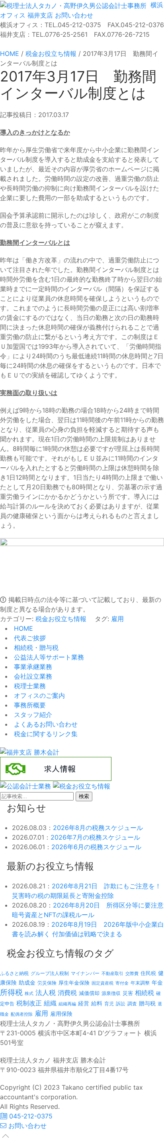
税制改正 (29, 1003)
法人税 (45, 992)
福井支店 (39, 15)
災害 (128, 993)
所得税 (11, 992)
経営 (83, 1003)
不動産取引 (112, 973)
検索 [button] (84, 796)
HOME (22, 628)
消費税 (67, 993)
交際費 (132, 973)
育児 (109, 1004)
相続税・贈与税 (35, 647)
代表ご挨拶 (29, 638)
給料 (96, 1003)
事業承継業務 (32, 667)
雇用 (117, 619)
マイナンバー (85, 973)
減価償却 (89, 993)
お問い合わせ (73, 15)
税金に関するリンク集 (45, 734)
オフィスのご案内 (38, 695)
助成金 (27, 982)
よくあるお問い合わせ (45, 724)
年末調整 (140, 983)
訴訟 (120, 1004)
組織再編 (67, 1004)
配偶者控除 (22, 1014)
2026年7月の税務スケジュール (95, 837)
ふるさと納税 (14, 973)
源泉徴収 (111, 993)
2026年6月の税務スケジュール (96, 847)
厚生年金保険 (74, 982)
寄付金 (122, 983)
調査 (132, 1004)
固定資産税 (102, 983)
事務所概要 (29, 705)
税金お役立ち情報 (60, 619)
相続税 (144, 993)
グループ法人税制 (50, 973)
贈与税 (147, 1003)
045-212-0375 (30, 1116)
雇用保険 (61, 1013)
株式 (29, 993)
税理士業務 (29, 686)
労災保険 (47, 983)
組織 (50, 1003)
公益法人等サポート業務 (48, 657)
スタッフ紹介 (32, 715)
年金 (157, 982)
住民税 (148, 973)
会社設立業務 (32, 676)
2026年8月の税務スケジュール (98, 828)
